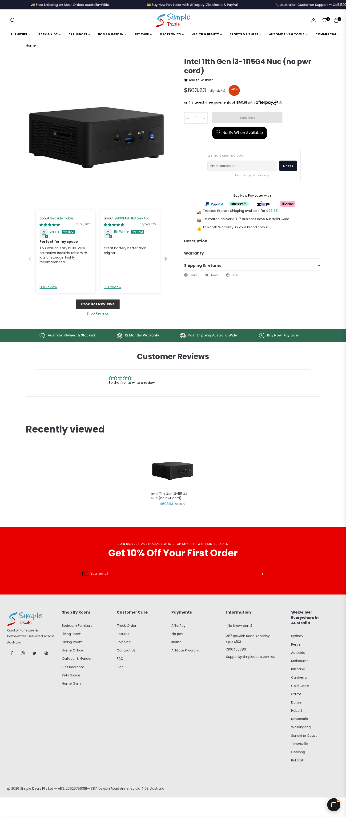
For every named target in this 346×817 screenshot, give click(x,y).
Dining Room (72, 642)
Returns (123, 633)
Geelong (298, 752)
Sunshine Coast (304, 735)
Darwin (296, 702)
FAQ (120, 658)
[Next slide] (165, 259)
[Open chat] (333, 804)
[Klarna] (287, 203)
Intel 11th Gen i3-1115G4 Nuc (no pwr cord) (169, 496)
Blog (120, 667)
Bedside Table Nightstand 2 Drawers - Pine (62, 220)
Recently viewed (65, 429)
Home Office (72, 650)
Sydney (297, 636)
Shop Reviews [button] (98, 313)
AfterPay (178, 625)
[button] (12, 20)
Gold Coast (300, 686)
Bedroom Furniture (77, 625)
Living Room (71, 633)
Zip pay (177, 633)
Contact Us (126, 650)
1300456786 (236, 649)
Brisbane (298, 669)
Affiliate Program (185, 650)
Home (31, 45)
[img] (50, 224)
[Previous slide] (29, 259)
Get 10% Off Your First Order (173, 553)
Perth (295, 644)
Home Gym (71, 683)
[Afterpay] (238, 203)
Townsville (299, 743)
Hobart (296, 710)
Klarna (176, 642)
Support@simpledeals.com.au (250, 656)
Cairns (296, 694)
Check (288, 166)
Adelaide (298, 652)
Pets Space (71, 675)
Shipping (124, 642)
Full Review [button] (48, 287)
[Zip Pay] (263, 203)
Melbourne (300, 661)
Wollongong (301, 727)
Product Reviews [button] (97, 304)
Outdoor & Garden (77, 658)
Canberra (299, 677)
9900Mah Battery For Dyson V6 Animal (126, 220)
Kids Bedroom (73, 667)
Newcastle (299, 718)
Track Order (126, 625)
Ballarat (297, 760)
